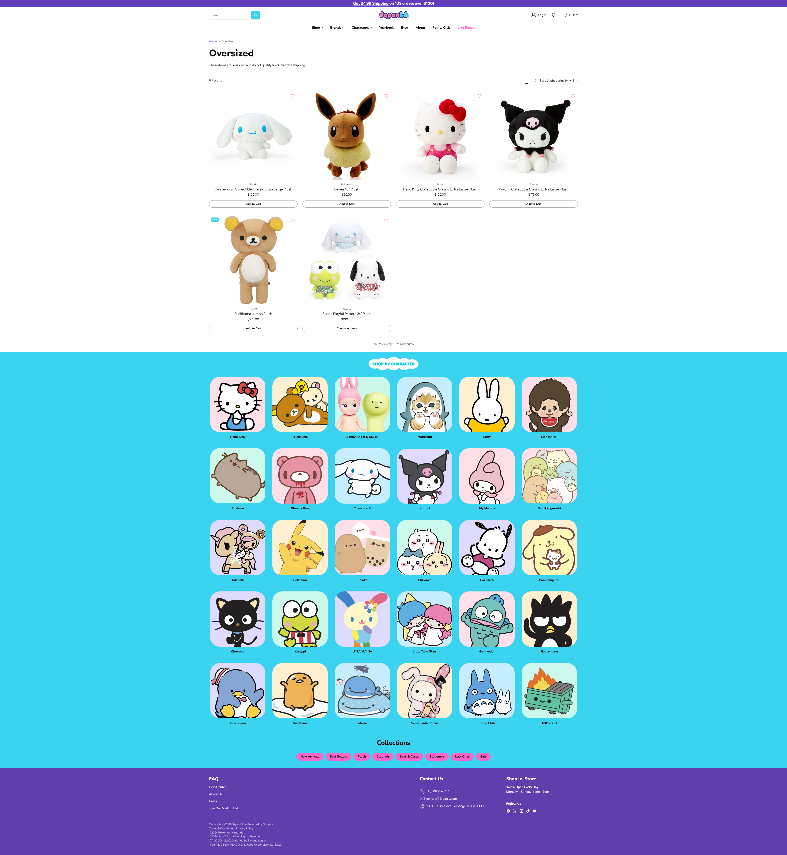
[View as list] (533, 80)
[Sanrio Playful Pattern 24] (347, 260)
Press (213, 801)
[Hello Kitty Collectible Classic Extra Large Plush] (440, 135)
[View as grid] (526, 80)
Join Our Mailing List (223, 808)
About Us (215, 794)
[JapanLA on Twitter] (514, 812)
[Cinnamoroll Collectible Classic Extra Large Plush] (253, 135)
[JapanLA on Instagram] (521, 812)
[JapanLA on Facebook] (508, 812)
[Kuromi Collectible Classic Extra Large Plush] (533, 135)
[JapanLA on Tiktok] (527, 812)
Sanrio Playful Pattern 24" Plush (346, 314)
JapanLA (238, 824)
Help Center (217, 787)
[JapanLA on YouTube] (534, 812)
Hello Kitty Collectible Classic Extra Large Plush (440, 189)
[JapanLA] (393, 15)
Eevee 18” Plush (346, 189)
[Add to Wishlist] (293, 96)
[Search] (255, 15)
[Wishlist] (554, 15)
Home (213, 41)
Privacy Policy (244, 828)
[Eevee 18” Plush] (347, 135)
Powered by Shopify (260, 824)
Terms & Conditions (222, 828)
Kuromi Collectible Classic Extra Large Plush (534, 189)
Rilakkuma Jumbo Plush (253, 314)
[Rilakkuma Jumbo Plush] (253, 260)
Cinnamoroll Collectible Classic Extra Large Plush (253, 189)
